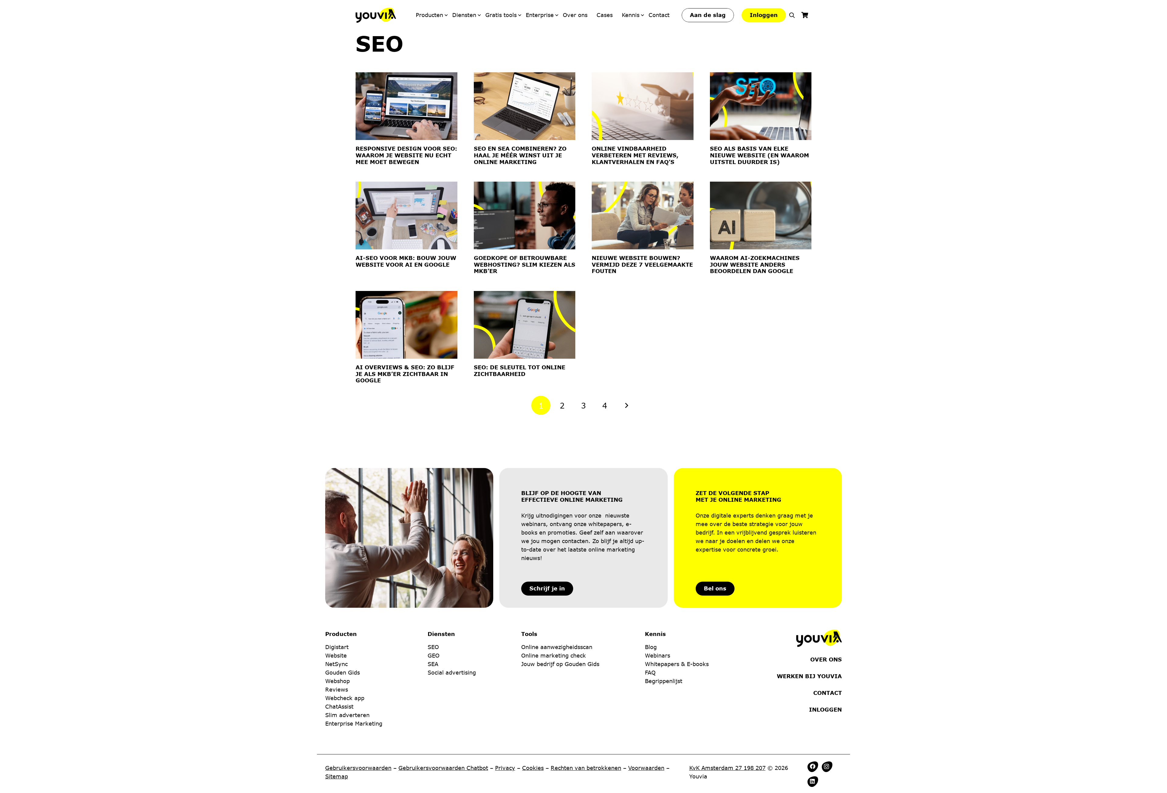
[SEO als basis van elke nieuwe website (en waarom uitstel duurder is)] (761, 106)
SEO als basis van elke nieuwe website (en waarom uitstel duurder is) (759, 155)
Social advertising (452, 672)
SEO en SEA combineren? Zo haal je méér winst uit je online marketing (520, 155)
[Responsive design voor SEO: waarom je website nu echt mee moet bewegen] (406, 106)
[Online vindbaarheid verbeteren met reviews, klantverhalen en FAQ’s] (643, 106)
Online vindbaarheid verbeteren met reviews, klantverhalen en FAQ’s (635, 155)
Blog (651, 647)
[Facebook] (812, 766)
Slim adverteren (347, 715)
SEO (433, 647)
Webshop (337, 681)
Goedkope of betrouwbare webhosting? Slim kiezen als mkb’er (524, 264)
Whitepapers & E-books (677, 664)
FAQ (650, 672)
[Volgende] (626, 405)
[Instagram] (826, 767)
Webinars (657, 655)
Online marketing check (553, 655)
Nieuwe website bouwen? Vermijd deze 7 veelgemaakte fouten (642, 264)
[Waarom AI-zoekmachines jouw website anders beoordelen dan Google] (761, 215)
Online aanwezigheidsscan (556, 647)
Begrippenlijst (663, 681)
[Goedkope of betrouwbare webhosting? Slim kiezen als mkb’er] (525, 215)
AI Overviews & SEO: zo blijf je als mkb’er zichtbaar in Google (405, 374)
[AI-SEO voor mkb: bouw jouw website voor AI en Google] (406, 215)
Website (336, 655)
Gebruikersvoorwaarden (358, 767)
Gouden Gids (342, 672)
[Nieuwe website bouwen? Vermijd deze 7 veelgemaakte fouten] (643, 215)
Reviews (336, 689)
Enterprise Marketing (353, 723)
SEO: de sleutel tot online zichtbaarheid (519, 370)
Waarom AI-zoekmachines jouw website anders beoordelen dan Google (755, 264)
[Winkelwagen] (804, 15)
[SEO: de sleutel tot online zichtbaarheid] (525, 325)
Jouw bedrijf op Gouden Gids (560, 664)
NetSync (336, 664)
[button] (792, 15)
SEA (433, 664)
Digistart (337, 647)
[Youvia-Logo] (376, 15)
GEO (433, 655)
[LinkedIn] (812, 781)
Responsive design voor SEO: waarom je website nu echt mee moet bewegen (406, 155)
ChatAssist (339, 706)
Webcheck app (344, 698)
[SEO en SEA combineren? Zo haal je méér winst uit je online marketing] (525, 106)
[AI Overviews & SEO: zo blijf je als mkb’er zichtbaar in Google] (406, 325)
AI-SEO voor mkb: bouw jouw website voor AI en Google (406, 261)
